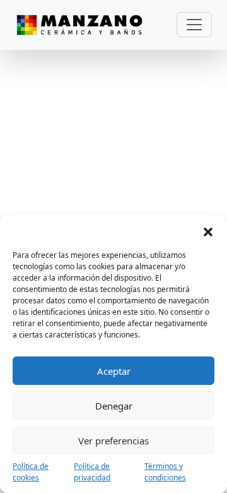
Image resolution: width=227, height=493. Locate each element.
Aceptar (114, 371)
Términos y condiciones (165, 472)
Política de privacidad (92, 472)
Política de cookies (31, 472)
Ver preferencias (113, 440)
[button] (208, 230)
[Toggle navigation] (194, 24)
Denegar (113, 405)
